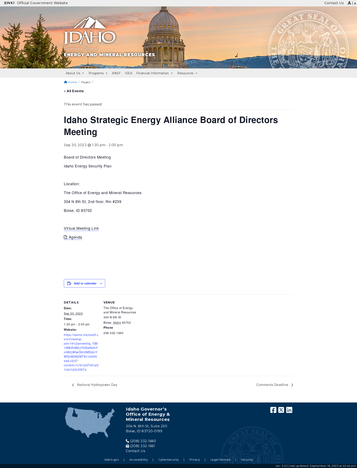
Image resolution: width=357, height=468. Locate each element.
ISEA (128, 73)
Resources (185, 73)
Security (247, 459)
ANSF (116, 73)
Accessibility (139, 459)
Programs (96, 73)
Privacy (194, 459)
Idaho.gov (111, 459)
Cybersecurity (168, 459)
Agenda (75, 237)
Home (72, 82)
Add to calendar (85, 283)
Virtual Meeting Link (81, 228)
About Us (73, 73)
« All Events (74, 90)
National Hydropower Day (96, 384)
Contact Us (135, 451)
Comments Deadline (272, 384)
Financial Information (152, 73)
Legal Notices (221, 459)
